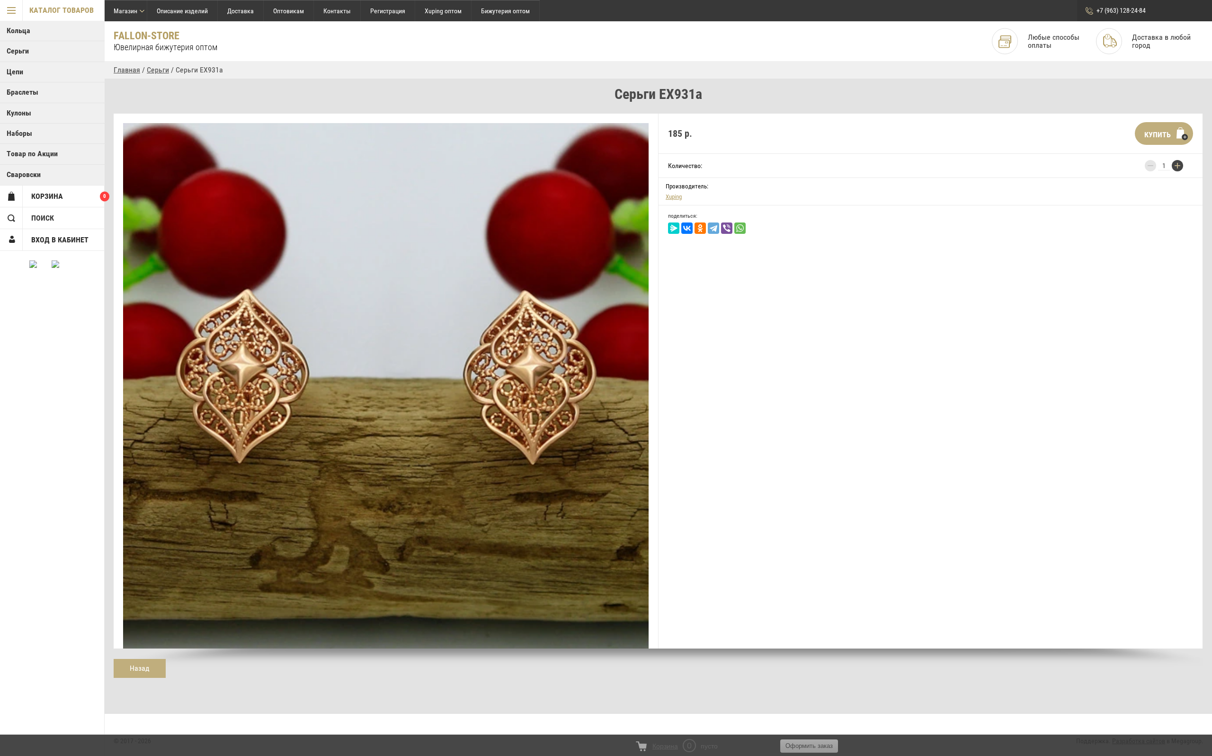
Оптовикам (288, 11)
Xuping (674, 196)
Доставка (240, 11)
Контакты (337, 11)
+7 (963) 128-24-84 (1121, 10)
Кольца (18, 30)
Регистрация (387, 11)
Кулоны (19, 112)
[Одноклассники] (700, 228)
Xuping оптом (443, 11)
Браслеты (22, 92)
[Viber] (726, 228)
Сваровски (24, 174)
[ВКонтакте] (687, 228)
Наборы (19, 133)
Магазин (125, 11)
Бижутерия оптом (505, 11)
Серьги (18, 50)
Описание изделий (182, 11)
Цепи (15, 71)
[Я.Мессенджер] (673, 228)
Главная (127, 69)
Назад (140, 668)
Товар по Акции (32, 153)
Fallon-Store (146, 36)
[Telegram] (713, 228)
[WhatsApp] (740, 228)
